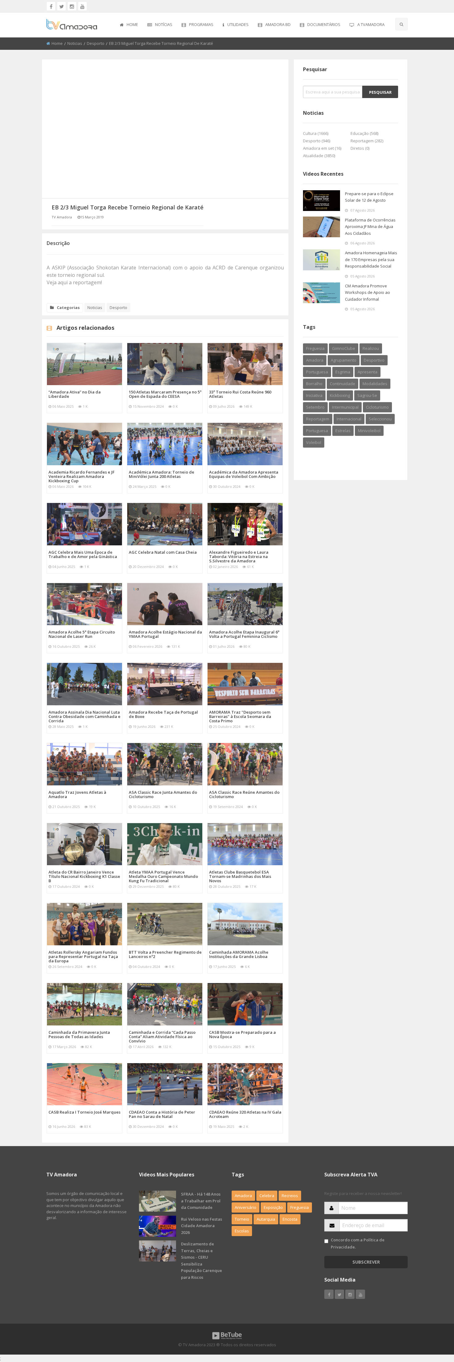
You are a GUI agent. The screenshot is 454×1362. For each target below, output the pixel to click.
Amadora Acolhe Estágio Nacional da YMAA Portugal (165, 634)
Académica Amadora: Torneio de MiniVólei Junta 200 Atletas (161, 474)
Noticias (74, 43)
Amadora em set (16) (322, 148)
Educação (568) (364, 133)
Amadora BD (278, 24)
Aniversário (245, 1207)
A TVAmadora (371, 24)
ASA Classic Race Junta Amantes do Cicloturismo (163, 794)
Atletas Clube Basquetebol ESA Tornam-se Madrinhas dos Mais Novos (240, 876)
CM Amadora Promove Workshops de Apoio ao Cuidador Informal (367, 292)
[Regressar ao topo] (434, 1323)
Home (132, 24)
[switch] (326, 1241)
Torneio (242, 1219)
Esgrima (342, 372)
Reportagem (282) (367, 141)
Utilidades (238, 24)
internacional (349, 419)
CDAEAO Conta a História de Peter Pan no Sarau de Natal (162, 1114)
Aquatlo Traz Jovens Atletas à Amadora (77, 794)
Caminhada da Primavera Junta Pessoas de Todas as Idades (79, 1034)
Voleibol (313, 442)
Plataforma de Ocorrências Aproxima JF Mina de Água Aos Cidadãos (370, 226)
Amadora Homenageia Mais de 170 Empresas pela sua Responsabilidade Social (371, 259)
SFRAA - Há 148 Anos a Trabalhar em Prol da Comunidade (201, 1200)
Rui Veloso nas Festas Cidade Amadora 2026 (201, 1225)
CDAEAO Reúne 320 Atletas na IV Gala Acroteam (245, 1114)
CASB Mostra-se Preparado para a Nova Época (242, 1034)
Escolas (242, 1231)
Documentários (323, 24)
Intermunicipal (345, 407)
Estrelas (343, 430)
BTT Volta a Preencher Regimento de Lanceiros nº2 (165, 954)
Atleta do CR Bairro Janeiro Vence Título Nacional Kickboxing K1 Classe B (84, 876)
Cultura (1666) (315, 133)
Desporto (95, 43)
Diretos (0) (360, 148)
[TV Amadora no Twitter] (61, 6)
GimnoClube (343, 348)
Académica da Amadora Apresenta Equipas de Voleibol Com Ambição (243, 474)
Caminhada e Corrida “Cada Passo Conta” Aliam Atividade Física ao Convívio (162, 1036)
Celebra (266, 1195)
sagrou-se (367, 395)
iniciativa (314, 395)
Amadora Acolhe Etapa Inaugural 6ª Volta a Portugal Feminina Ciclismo (244, 634)
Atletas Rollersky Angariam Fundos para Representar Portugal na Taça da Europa (83, 956)
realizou (371, 348)
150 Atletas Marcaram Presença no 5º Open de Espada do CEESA (165, 394)
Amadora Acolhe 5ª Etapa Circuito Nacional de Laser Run (81, 634)
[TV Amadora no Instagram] (72, 6)
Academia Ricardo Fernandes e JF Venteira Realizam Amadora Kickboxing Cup (81, 476)
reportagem (317, 419)
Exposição (273, 1207)
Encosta (290, 1219)
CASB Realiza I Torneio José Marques (84, 1112)
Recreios (290, 1195)
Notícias (163, 24)
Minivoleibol (369, 430)
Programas (201, 24)
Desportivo (374, 360)
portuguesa (317, 430)
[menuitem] (129, 25)
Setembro (315, 407)
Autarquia (266, 1219)
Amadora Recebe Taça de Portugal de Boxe (163, 714)
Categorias (68, 307)
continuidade (342, 383)
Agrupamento (343, 360)
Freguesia (315, 348)
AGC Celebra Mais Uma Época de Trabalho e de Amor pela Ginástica (82, 554)
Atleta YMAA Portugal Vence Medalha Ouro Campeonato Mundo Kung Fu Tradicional (163, 876)
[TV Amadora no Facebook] (51, 6)
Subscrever (366, 1262)
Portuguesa (317, 372)
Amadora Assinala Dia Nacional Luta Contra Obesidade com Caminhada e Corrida (84, 716)
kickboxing (340, 395)
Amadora (314, 360)
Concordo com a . (358, 1243)
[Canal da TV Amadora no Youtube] (82, 6)
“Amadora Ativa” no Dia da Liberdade (74, 394)
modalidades (375, 383)
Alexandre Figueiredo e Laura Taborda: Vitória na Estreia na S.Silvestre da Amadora (238, 556)
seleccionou (380, 419)
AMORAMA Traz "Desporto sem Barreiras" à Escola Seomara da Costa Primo (240, 716)
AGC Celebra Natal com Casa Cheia (163, 552)
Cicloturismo (377, 407)
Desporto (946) (316, 141)
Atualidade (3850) (319, 155)
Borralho (314, 383)
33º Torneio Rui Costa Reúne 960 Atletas (240, 394)
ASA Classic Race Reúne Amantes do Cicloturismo (244, 794)
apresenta (367, 372)
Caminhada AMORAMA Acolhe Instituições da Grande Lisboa (238, 954)
